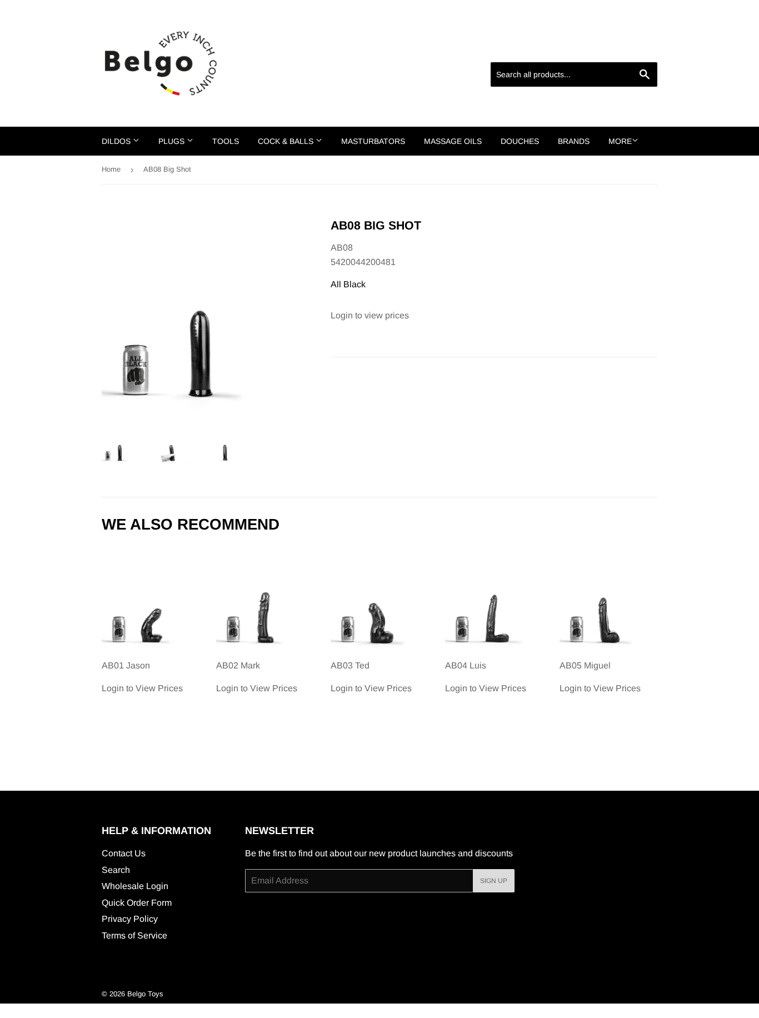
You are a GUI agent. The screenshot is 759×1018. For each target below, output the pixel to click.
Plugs (172, 141)
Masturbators (373, 141)
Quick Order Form (137, 902)
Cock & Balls (287, 141)
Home (111, 169)
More (620, 141)
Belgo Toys (145, 994)
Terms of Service (134, 935)
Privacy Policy (130, 919)
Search (116, 870)
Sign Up (493, 881)
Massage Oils (453, 141)
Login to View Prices (142, 677)
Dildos (117, 141)
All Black (348, 284)
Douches (520, 141)
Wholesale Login (135, 886)
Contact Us (124, 853)
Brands (574, 141)
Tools (225, 141)
